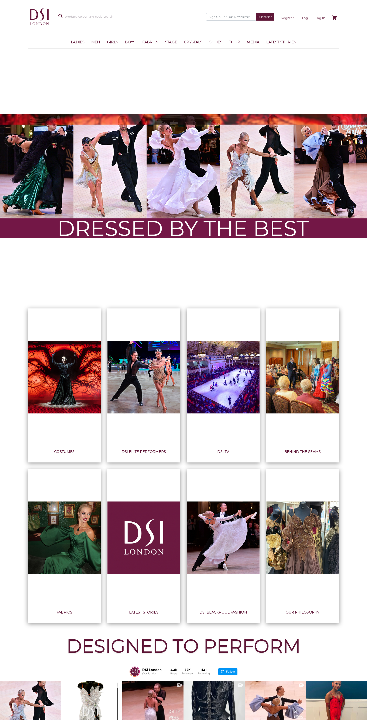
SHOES (216, 42)
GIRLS (112, 42)
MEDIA (253, 42)
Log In (320, 18)
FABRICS (150, 42)
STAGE (171, 42)
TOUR (234, 42)
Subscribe (264, 17)
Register (287, 18)
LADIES (78, 42)
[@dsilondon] (134, 671)
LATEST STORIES (281, 42)
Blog (304, 18)
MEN (95, 42)
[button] (27, 176)
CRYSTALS (193, 42)
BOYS (130, 42)
